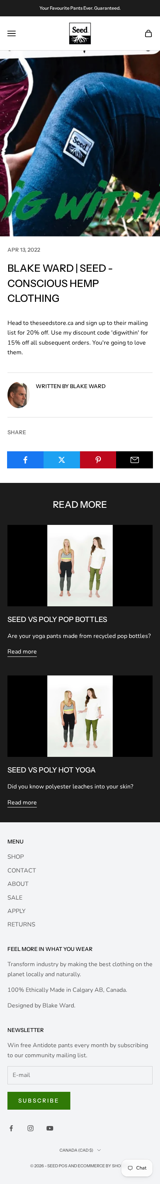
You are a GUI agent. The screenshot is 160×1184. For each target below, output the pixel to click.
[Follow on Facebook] (11, 1128)
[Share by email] (134, 460)
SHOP (15, 857)
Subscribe (39, 1100)
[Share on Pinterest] (98, 460)
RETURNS (21, 924)
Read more (22, 652)
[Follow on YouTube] (50, 1128)
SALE (14, 898)
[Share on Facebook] (25, 460)
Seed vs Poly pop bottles (57, 619)
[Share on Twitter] (62, 460)
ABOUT (18, 884)
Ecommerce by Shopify (104, 1165)
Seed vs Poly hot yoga (51, 769)
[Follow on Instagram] (30, 1128)
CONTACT (21, 871)
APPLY (16, 911)
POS (63, 1165)
